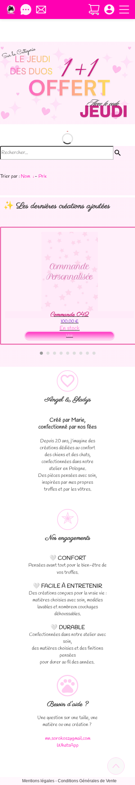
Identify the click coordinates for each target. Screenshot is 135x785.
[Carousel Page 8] (87, 353)
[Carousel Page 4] (61, 353)
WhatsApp (68, 745)
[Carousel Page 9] (94, 353)
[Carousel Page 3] (54, 353)
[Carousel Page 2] (48, 353)
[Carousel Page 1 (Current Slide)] (41, 353)
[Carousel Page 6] (74, 353)
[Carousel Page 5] (67, 353)
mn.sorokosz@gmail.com (67, 738)
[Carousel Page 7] (80, 353)
